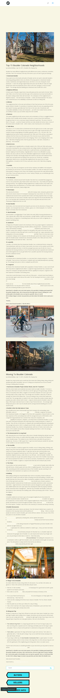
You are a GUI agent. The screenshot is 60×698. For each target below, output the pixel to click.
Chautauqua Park (23, 192)
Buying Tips (34, 68)
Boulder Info (27, 68)
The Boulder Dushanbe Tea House (16, 538)
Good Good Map (17, 284)
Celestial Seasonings (28, 234)
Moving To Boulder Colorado (19, 374)
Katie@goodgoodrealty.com (38, 303)
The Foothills (11, 445)
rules (25, 617)
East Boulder (30, 465)
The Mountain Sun (12, 532)
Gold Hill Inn (28, 595)
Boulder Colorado (28, 384)
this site (44, 502)
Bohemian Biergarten (35, 608)
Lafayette (24, 412)
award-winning (37, 511)
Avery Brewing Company (28, 228)
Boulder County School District (15, 281)
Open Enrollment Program (35, 499)
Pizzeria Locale (11, 517)
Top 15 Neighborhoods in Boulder (18, 647)
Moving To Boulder (35, 285)
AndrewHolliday (11, 68)
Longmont (32, 412)
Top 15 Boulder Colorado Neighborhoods (25, 65)
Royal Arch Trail (25, 587)
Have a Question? (8, 689)
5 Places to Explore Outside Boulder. (38, 647)
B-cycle (20, 591)
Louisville (19, 412)
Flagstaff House (11, 523)
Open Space (28, 481)
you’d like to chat (47, 294)
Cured (8, 528)
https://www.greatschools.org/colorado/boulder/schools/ (29, 279)
